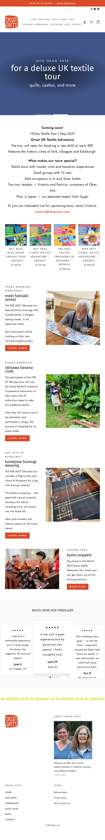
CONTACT (77, 24)
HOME (34, 19)
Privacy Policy (60, 797)
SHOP (71, 19)
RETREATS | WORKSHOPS (35, 24)
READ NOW (78, 586)
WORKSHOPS (12, 803)
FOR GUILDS (56, 24)
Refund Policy (60, 792)
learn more (17, 348)
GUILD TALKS (11, 808)
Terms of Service (62, 803)
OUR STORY (44, 19)
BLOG (67, 24)
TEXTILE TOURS (59, 19)
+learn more (60, 774)
